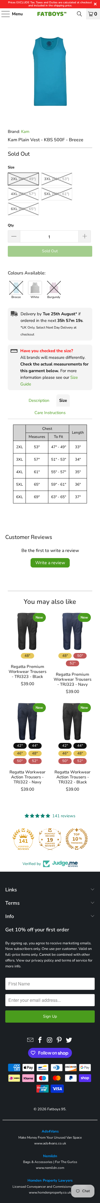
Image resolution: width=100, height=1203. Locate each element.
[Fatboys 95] (50, 13)
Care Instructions (50, 412)
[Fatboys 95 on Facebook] (40, 1040)
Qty (11, 225)
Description (39, 400)
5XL (56, 193)
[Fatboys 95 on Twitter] (69, 1040)
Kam (25, 131)
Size (63, 400)
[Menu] (3, 13)
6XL (23, 208)
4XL (23, 193)
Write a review (50, 563)
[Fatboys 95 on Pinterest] (59, 1040)
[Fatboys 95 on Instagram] (50, 1040)
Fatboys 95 (56, 1109)
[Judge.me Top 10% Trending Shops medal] (77, 839)
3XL (56, 178)
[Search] (79, 13)
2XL (23, 178)
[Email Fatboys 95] (30, 1040)
